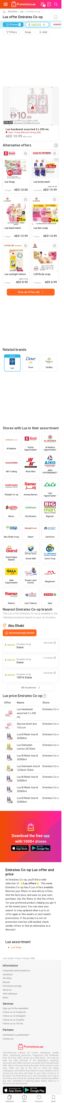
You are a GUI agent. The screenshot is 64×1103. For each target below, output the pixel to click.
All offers (12, 11)
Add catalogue (10, 993)
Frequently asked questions (16, 970)
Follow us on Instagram (14, 1016)
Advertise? (8, 974)
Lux (21, 11)
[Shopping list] (49, 4)
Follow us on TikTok (13, 1023)
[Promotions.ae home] (23, 4)
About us (7, 990)
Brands (6, 982)
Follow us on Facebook (14, 1012)
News (5, 997)
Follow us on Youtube (13, 1020)
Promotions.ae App (12, 986)
